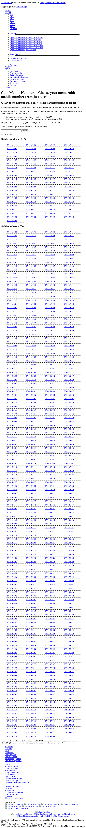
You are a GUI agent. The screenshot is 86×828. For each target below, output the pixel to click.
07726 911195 (31, 524)
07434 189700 (12, 251)
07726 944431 (50, 592)
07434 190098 (12, 277)
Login (7, 87)
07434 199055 (31, 346)
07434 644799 (31, 402)
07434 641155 (69, 399)
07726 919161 (69, 531)
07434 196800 (50, 327)
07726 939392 (50, 581)
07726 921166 (31, 539)
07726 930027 (50, 554)
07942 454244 (12, 710)
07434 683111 (69, 175)
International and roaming (19, 77)
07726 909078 (69, 520)
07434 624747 (69, 376)
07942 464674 (12, 717)
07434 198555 (12, 160)
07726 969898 (69, 653)
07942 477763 (12, 725)
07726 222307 (50, 509)
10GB (12, 17)
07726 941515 (50, 588)
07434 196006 (69, 319)
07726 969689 (12, 653)
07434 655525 (31, 425)
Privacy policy (10, 788)
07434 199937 (31, 361)
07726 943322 (69, 588)
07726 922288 (50, 539)
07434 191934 (69, 289)
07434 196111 (50, 152)
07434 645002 (50, 402)
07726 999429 (31, 683)
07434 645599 (69, 402)
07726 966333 (12, 209)
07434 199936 (12, 361)
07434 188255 (50, 232)
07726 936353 (50, 569)
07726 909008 (12, 520)
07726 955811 (50, 607)
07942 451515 (69, 706)
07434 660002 (31, 433)
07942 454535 (31, 710)
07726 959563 (31, 615)
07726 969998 (12, 656)
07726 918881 (12, 531)
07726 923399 (31, 543)
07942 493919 (31, 732)
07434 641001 (31, 399)
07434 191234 (50, 281)
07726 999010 (50, 679)
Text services (14, 83)
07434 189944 (12, 255)
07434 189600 (69, 247)
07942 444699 (12, 706)
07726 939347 (12, 581)
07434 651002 (50, 418)
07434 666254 (12, 448)
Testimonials (9, 753)
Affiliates (8, 796)
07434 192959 (31, 304)
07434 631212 (31, 387)
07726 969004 (50, 645)
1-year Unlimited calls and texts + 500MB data (26, 38)
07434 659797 (12, 433)
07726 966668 (12, 641)
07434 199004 (69, 342)
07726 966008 (50, 626)
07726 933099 (69, 562)
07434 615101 (50, 368)
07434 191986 (50, 296)
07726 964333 (50, 206)
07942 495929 (69, 732)
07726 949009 (69, 596)
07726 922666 (31, 187)
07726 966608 (50, 634)
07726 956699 (12, 611)
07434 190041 (31, 270)
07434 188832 (31, 239)
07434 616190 (12, 372)
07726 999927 (50, 698)
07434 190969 (50, 277)
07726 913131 (31, 528)
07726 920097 (50, 535)
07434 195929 (50, 319)
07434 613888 (12, 164)
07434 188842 (12, 243)
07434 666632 (50, 452)
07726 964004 (50, 619)
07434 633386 (50, 391)
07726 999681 (12, 687)
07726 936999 (50, 194)
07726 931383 (12, 562)
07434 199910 (69, 353)
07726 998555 (69, 217)
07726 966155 (12, 630)
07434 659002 (69, 429)
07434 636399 (50, 395)
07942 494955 (50, 732)
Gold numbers (15, 65)
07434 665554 (50, 437)
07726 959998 (69, 615)
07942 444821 (31, 706)
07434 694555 (31, 179)
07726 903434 (69, 512)
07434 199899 (31, 353)
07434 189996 (31, 258)
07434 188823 (12, 239)
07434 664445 (31, 437)
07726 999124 (12, 683)
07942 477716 (50, 721)
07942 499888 (12, 221)
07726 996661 (69, 672)
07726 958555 (69, 202)
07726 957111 (31, 202)
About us (8, 749)
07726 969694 (31, 653)
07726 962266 (12, 619)
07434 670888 (50, 171)
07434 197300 (69, 330)
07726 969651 (50, 649)
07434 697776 (69, 490)
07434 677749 (12, 471)
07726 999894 (69, 694)
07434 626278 (69, 380)
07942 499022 (12, 736)
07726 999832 (50, 691)
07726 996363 (50, 672)
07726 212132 (50, 505)
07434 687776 (50, 478)
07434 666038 (50, 440)
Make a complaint (11, 794)
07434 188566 (50, 236)
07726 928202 (12, 550)
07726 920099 (69, 535)
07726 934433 (12, 569)
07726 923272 (12, 543)
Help (7, 751)
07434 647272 (50, 410)
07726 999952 (69, 698)
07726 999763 (69, 687)
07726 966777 (31, 209)
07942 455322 (50, 710)
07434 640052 (69, 395)
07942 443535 (31, 702)
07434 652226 (69, 418)
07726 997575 (31, 679)
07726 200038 (69, 497)
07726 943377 (12, 592)
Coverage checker (16, 73)
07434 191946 (31, 293)
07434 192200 (50, 300)
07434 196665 (12, 327)
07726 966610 (69, 634)
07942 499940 (50, 736)
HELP (7, 69)
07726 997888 (50, 217)
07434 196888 (12, 156)
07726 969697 (50, 653)
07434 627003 (31, 384)
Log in (7, 764)
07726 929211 (31, 550)
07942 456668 (69, 710)
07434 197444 (50, 156)
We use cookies (6, 3)
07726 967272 (12, 645)
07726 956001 (69, 607)
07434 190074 (50, 274)
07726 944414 (31, 592)
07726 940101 (69, 584)
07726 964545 (12, 622)
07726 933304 (50, 565)
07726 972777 (69, 213)
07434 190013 (50, 262)
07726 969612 (12, 649)
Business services (16, 61)
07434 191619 (12, 285)
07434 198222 (69, 156)
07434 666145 (31, 444)
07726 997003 (69, 675)
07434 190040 (12, 270)
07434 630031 (50, 384)
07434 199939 (50, 361)
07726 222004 (12, 509)
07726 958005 (31, 611)
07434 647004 (12, 410)
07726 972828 (31, 672)
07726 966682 (31, 641)
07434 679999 (31, 175)
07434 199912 (12, 357)
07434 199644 (69, 349)
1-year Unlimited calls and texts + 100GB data (26, 46)
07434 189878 (50, 251)
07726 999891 (50, 694)
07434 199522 (50, 349)
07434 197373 (12, 334)
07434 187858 (12, 232)
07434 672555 (69, 171)
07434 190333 (31, 145)
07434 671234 (31, 463)
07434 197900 (12, 338)
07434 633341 (31, 391)
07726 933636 (69, 565)
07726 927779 (50, 547)
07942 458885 (12, 713)
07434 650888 (31, 168)
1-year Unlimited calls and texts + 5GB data (25, 40)
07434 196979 (12, 330)
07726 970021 (69, 656)
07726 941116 (31, 588)
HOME (8, 11)
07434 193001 (50, 304)
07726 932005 (31, 562)
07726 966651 (69, 638)
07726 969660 (69, 649)
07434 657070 (50, 429)
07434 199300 (69, 346)
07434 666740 (12, 456)
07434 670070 (69, 459)
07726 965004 (50, 622)
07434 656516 (50, 425)
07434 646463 (50, 406)
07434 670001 (50, 459)
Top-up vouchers (16, 54)
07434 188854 (69, 243)
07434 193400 (31, 308)
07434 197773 (69, 334)
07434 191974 (12, 296)
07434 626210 (31, 380)
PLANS (8, 13)
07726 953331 (12, 607)
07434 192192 (31, 300)
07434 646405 (31, 406)
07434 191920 (12, 289)
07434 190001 (69, 258)
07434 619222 (31, 164)
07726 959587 (50, 615)
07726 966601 (31, 634)
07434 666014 (69, 437)
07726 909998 (12, 524)
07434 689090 (69, 482)
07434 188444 (12, 145)
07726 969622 (31, 649)
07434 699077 (50, 493)
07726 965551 (31, 626)
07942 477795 (31, 725)
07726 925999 (12, 190)
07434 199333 (31, 160)
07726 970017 (50, 656)
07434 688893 (50, 482)
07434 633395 (69, 391)
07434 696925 (31, 490)
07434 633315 (12, 391)
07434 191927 (50, 289)
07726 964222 (31, 206)
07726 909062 (50, 520)
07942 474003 (12, 721)
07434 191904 (69, 285)
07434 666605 (31, 452)
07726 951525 (69, 603)
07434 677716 (69, 467)
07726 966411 (69, 630)
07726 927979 (69, 547)
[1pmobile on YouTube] (70, 804)
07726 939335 (50, 577)
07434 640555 (69, 164)
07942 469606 (69, 717)
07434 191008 (31, 281)
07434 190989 (69, 277)
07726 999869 (31, 694)
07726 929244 (50, 550)
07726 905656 (31, 516)
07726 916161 (69, 528)
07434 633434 (12, 395)
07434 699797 (31, 497)
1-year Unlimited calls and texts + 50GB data (26, 44)
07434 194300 (50, 311)
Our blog (13, 85)
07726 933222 (12, 194)
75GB (12, 21)
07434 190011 (31, 262)
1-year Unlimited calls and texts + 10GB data (26, 42)
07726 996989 (50, 675)
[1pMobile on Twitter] (32, 804)
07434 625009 (12, 380)
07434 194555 (69, 149)
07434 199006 (12, 346)
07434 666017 (12, 440)
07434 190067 (12, 274)
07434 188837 (69, 239)
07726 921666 (12, 187)
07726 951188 (50, 603)
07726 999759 (50, 687)
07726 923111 (50, 187)
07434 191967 (69, 293)
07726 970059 (12, 664)
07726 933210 (12, 565)
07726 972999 (31, 217)
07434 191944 (12, 293)
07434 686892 (31, 478)
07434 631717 (50, 387)
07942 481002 (12, 729)
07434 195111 (12, 152)
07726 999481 (50, 683)
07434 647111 (12, 168)
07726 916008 (50, 528)
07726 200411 (50, 501)
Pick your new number (18, 81)
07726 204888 (69, 179)
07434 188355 (12, 236)
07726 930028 (69, 554)
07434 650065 (12, 418)
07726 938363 (69, 569)
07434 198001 (31, 338)
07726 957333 (50, 202)
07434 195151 (69, 315)
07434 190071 (31, 274)
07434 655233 (50, 421)
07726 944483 (12, 596)
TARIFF (8, 67)
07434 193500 (50, 308)
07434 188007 (31, 232)
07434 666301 (31, 448)
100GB (12, 23)
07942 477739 (69, 721)
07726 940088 (50, 584)
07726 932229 (50, 562)
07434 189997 (50, 258)
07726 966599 (12, 634)
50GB (12, 19)
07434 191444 (69, 145)
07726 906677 (69, 516)
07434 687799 (69, 478)
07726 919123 (50, 531)
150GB (12, 25)
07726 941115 (12, 588)
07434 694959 (31, 486)
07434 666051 (69, 440)
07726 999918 (31, 698)
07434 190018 (12, 266)
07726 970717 (69, 664)
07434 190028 (69, 266)
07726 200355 (12, 501)
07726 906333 (31, 183)
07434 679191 (31, 471)
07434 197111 (31, 156)
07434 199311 (12, 349)
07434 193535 (69, 308)
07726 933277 (31, 565)
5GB (11, 15)
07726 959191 (69, 611)
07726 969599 (69, 645)
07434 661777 (69, 168)
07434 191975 (31, 296)
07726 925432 (31, 547)
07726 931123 (50, 558)
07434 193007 (12, 308)
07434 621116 (69, 372)
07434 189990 (69, 255)
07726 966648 (50, 638)
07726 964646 (31, 622)
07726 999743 (31, 687)
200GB (12, 27)
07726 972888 (12, 217)
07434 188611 (69, 236)
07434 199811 (12, 353)
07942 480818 (69, 725)
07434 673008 (50, 463)
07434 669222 (31, 171)
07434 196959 (69, 327)
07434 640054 (12, 399)
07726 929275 (12, 554)
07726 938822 (12, 573)
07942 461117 (50, 713)
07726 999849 (69, 691)
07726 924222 (69, 187)
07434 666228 (69, 444)
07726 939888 (31, 198)
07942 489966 (12, 732)
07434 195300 (31, 319)
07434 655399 (12, 425)
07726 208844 (12, 505)
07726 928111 (31, 190)
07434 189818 (31, 251)
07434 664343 (12, 437)
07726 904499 (12, 516)
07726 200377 (31, 501)
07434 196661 (50, 323)
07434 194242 (31, 311)
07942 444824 (50, 706)
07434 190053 (69, 270)
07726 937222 (69, 194)
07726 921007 (12, 539)
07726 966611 (12, 638)
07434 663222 (12, 171)
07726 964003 (31, 619)
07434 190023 (31, 266)
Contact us (9, 747)
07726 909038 (31, 520)
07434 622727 (31, 376)
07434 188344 (69, 232)
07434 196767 (31, 327)
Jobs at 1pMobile (11, 757)
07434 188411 (31, 236)
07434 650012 (69, 414)
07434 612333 (69, 160)
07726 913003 (69, 524)
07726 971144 (31, 668)
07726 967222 (69, 209)
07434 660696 (69, 433)
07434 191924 (31, 289)
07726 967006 (69, 641)
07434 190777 (50, 145)
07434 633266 (69, 387)
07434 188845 (31, 243)
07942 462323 (69, 713)
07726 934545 (31, 569)
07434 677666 (12, 175)
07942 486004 (50, 729)
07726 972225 (69, 668)
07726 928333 (50, 190)
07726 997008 (12, 679)
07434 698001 (12, 493)
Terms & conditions (12, 786)
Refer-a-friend (10, 774)
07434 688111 (12, 179)
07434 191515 (69, 281)
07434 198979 (50, 342)
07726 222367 (69, 509)
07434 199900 (50, 353)
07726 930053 (12, 558)
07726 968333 (31, 213)
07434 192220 (69, 300)
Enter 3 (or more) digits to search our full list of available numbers (24, 127)
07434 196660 (31, 323)
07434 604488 (69, 365)
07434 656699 (31, 429)
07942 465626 (31, 717)
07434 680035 (50, 471)
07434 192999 (12, 149)
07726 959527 (12, 615)
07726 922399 (69, 539)
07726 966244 (31, 630)
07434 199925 (69, 357)
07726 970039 (50, 660)
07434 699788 (12, 497)
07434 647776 (12, 414)
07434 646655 (69, 406)
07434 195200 (12, 319)
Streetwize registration (13, 759)
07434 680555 (50, 175)
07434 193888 (31, 149)
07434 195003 (50, 315)
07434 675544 (31, 467)
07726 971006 (12, 668)
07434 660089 (50, 433)
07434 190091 (69, 274)
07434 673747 (69, 463)
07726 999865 (12, 694)
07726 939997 (12, 584)
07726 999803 (31, 691)
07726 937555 (12, 198)
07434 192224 (12, 304)
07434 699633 (69, 493)
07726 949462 (12, 600)
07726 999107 (69, 679)
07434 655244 (69, 421)
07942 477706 (31, 721)
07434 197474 (31, 334)
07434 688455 (31, 482)
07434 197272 (50, 330)
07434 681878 (69, 471)
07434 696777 (50, 179)
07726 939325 (31, 577)
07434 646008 (12, 406)
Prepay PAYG (15, 33)
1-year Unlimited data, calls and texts (23, 50)
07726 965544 (12, 626)
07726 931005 (31, 558)
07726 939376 (31, 581)
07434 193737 (12, 311)
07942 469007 (50, 717)
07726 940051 (31, 584)
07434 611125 (12, 368)
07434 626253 (50, 380)
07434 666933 (69, 456)
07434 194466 (31, 315)
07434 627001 (12, 384)
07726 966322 (50, 630)
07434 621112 (50, 372)
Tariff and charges (16, 75)
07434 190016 (69, 262)
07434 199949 (12, 365)
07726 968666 (50, 213)
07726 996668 (12, 675)
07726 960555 (12, 206)
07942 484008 (31, 729)
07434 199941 (69, 361)
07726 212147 (69, 505)
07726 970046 (69, 660)
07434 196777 (69, 152)
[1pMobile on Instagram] (50, 804)
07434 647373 (69, 410)
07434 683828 (12, 475)
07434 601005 (31, 365)
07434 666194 (50, 444)
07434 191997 (12, 300)
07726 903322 (50, 512)
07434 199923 (31, 357)
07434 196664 (69, 323)
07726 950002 (31, 600)
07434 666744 (31, 456)
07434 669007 (31, 459)
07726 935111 (31, 194)
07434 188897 (31, 247)
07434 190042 (50, 270)
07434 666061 (12, 444)
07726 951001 (31, 603)
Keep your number (12, 772)
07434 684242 (31, 475)
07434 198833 (12, 342)
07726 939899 (69, 581)
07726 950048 (12, 603)
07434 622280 (12, 376)
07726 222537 (12, 512)
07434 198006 (50, 338)
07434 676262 (50, 467)
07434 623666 (50, 164)
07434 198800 (69, 338)
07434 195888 (31, 152)
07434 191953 (50, 293)
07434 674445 (12, 467)
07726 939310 (69, 573)
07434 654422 (31, 421)
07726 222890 (31, 512)
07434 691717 (12, 486)
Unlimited (13, 29)
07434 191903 (50, 285)
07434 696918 (12, 490)
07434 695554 (50, 486)
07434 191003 (12, 281)
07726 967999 (12, 213)
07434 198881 (31, 342)
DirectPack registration (13, 761)
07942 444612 (50, 702)
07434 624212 (50, 376)
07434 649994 (50, 414)
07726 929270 (69, 550)
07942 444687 (69, 702)
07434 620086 (31, 372)
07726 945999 (50, 198)
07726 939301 (50, 573)
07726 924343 (12, 547)
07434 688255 (12, 482)
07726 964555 (69, 206)
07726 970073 (31, 664)
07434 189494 (50, 247)
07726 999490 (69, 683)
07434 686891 (12, 478)
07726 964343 (69, 619)
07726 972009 (50, 668)
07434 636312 (31, 395)
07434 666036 (31, 440)
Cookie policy (10, 790)
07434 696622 (69, 486)
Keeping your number (17, 79)
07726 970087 (50, 664)
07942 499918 (31, 736)
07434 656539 (69, 425)
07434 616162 (69, 368)
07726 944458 (69, 592)
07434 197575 (50, 334)
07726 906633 (50, 516)
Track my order (10, 755)
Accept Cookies (60, 3)
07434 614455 (31, 368)
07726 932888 (69, 190)
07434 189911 (69, 251)
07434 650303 (31, 418)
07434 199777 (50, 160)
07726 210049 (31, 505)
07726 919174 (12, 535)
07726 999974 (12, 702)
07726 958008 (50, 611)
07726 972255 (12, 672)
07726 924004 (50, 543)
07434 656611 (12, 429)
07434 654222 (50, 168)
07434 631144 (12, 387)
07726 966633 (31, 638)
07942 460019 (31, 713)
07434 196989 (31, 330)
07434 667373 (12, 459)
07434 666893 (50, 456)
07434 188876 (12, 247)
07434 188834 (50, 239)
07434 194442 (69, 311)
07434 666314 (50, 448)
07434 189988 (50, 255)
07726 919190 (31, 535)
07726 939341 (69, 577)
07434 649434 (31, 414)
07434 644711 (12, 402)
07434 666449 (69, 448)
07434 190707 (31, 277)
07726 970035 (31, 660)
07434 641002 (50, 399)
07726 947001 (31, 596)
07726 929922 (31, 554)
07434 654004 (12, 421)
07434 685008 (69, 475)
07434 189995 (12, 258)
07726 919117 (31, 531)
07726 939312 (12, 577)
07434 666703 (69, 452)
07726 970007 (31, 656)
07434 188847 (50, 243)
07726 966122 (69, 626)
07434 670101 (12, 463)
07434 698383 (31, 493)
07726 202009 (69, 501)
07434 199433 (31, 349)
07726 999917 (12, 698)
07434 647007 (31, 410)
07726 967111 (50, 209)
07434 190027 (50, 266)
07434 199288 (50, 346)
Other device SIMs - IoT (18, 59)
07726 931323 (69, 558)
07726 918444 (69, 183)
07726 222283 (31, 509)
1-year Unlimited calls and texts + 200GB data (26, 48)
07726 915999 (50, 183)
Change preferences (47, 3)
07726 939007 (31, 573)
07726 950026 (69, 600)
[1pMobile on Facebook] (14, 804)
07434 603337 (50, 365)
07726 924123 (69, 543)
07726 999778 (12, 691)
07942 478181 (50, 725)
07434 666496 (12, 452)
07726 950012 (50, 600)
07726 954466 (31, 607)
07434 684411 (50, 475)
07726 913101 (12, 528)
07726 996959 (31, 675)
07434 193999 (50, 149)
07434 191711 (31, 285)
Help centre (14, 71)
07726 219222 (12, 183)
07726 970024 (12, 660)
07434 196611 (12, 323)
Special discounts (11, 776)
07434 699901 (50, 497)
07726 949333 (12, 202)
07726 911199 (50, 524)
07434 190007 (12, 262)
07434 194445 (12, 315)
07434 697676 (50, 490)
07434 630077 (69, 384)
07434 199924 (50, 357)
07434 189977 (31, 255)
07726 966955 (50, 641)
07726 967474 (31, 645)
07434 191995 (69, 296)
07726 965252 (69, 622)
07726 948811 (50, 596)
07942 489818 (69, 729)
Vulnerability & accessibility (15, 792)
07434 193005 (69, 304)
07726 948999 (69, 198)
